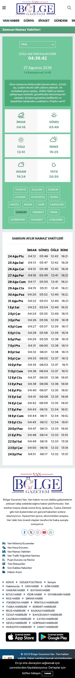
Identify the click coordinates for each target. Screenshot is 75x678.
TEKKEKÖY (38, 212)
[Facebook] (24, 532)
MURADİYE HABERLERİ (18, 627)
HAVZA (14, 204)
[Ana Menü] (4, 8)
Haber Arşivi (14, 572)
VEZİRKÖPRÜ (17, 219)
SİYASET (44, 20)
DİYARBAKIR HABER (59, 594)
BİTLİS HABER (13, 594)
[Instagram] (38, 532)
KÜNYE (10, 582)
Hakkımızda (12, 586)
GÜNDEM (60, 20)
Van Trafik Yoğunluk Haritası (23, 555)
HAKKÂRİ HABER (15, 590)
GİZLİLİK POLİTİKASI (30, 582)
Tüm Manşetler (16, 564)
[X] (31, 532)
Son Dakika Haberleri (19, 568)
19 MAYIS (20, 189)
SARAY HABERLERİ (47, 627)
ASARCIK (53, 189)
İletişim (52, 582)
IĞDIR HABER (34, 594)
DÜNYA (29, 20)
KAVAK (28, 204)
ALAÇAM (37, 189)
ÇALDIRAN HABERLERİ (18, 619)
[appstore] (21, 637)
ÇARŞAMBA (56, 219)
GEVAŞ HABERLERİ (16, 623)
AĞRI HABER (52, 586)
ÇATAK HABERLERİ (47, 619)
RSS (9, 658)
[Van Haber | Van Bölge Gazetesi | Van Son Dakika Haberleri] (35, 8)
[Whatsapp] (51, 532)
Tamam (47, 674)
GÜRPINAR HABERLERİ (45, 623)
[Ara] (69, 8)
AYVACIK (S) (38, 197)
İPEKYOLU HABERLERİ (46, 602)
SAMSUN (21, 212)
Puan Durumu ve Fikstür (21, 560)
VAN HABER (11, 20)
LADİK (41, 204)
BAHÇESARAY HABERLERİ (47, 614)
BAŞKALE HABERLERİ (43, 610)
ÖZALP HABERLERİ (16, 614)
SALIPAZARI (57, 204)
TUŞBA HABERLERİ (16, 606)
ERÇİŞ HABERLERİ (15, 610)
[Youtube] (44, 532)
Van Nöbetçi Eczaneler (20, 543)
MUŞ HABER (13, 598)
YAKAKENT (37, 219)
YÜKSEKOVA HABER (17, 602)
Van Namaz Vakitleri (19, 551)
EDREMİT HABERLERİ (44, 606)
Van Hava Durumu (17, 547)
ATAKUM (20, 197)
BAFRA (54, 197)
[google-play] (54, 637)
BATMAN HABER (40, 590)
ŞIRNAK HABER (34, 598)
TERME (54, 212)
